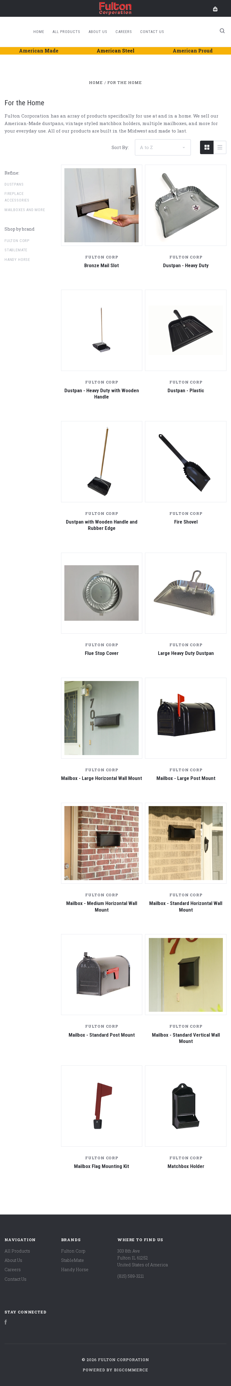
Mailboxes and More (25, 210)
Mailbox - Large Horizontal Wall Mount (101, 778)
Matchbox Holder (186, 1166)
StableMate (16, 250)
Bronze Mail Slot (101, 265)
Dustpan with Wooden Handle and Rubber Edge (101, 525)
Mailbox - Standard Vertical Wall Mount (186, 1038)
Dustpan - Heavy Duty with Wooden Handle (101, 393)
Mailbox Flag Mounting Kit (101, 1166)
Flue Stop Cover (102, 653)
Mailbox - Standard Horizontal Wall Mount (185, 906)
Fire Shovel (186, 522)
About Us (97, 31)
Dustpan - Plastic (186, 390)
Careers (124, 31)
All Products (66, 31)
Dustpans (14, 184)
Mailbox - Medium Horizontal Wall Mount (101, 906)
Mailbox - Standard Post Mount (102, 1035)
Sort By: (120, 147)
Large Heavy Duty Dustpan (186, 653)
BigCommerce (131, 1370)
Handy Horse (17, 259)
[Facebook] (6, 1323)
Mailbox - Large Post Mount (185, 778)
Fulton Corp (17, 240)
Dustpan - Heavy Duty (186, 265)
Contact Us (152, 31)
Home (38, 31)
